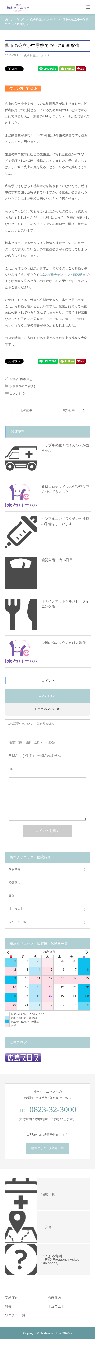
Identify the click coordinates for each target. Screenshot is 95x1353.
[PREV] (9, 952)
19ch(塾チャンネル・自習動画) (64, 274)
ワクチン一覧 (17, 922)
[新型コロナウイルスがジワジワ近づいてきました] (21, 495)
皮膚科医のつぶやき (37, 55)
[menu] (88, 7)
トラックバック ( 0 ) (47, 709)
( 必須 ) (33, 742)
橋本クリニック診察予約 (47, 1148)
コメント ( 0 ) (47, 695)
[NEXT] (85, 952)
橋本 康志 (26, 379)
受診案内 (14, 869)
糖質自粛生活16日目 (57, 560)
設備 (12, 895)
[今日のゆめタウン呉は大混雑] (21, 651)
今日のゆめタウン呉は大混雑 (63, 643)
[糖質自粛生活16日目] (21, 573)
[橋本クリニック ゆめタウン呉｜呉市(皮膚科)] (18, 6)
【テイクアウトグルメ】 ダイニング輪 (65, 603)
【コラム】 (16, 909)
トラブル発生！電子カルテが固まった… (65, 447)
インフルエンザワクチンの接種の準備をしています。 (65, 521)
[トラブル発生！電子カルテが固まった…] (21, 458)
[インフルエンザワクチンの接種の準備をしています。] (21, 532)
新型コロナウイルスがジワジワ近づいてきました (65, 489)
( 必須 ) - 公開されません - (36, 755)
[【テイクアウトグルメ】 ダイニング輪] (21, 614)
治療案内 (14, 882)
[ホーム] (6, 19)
